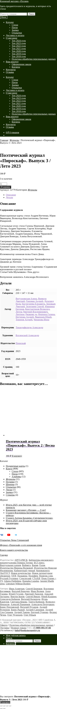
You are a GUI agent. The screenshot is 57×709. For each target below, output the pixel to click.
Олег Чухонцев (15, 615)
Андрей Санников (35, 609)
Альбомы (16, 476)
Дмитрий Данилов (34, 594)
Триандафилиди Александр (29, 327)
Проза (15, 27)
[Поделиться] (7, 705)
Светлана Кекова (18, 602)
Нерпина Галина (46, 314)
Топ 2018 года (19, 56)
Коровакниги (43, 570)
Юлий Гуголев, (16, 594)
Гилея (42, 565)
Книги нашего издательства (14, 550)
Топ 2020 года (19, 51)
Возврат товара (18, 628)
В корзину (5, 187)
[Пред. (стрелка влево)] (1, 708)
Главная (4, 140)
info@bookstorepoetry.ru (27, 630)
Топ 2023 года (19, 43)
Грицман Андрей (34, 301)
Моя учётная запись (16, 635)
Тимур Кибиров (36, 602)
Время (35, 565)
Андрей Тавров (22, 612)
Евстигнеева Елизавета (33, 304)
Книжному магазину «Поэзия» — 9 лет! (26, 510)
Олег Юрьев (30, 615)
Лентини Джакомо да (26, 314)
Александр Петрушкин (42, 604)
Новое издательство (21, 573)
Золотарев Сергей (35, 306)
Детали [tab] (9, 197)
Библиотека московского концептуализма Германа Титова (26, 561)
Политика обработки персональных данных (34, 59)
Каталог (10, 22)
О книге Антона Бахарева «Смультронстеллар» (29, 518)
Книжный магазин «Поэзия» (14, 1)
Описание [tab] (11, 195)
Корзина (16, 67)
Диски (9, 489)
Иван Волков (37, 591)
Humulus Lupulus (30, 581)
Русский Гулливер (9, 578)
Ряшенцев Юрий (43, 317)
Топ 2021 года (19, 48)
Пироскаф (21, 343)
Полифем (33, 576)
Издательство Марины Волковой (16, 568)
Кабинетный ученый (24, 570)
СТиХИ (36, 578)
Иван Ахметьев (17, 588)
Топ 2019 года (19, 54)
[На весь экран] (4, 705)
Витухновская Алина (26, 298)
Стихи (15, 25)
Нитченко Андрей (25, 317)
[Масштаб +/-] (1, 705)
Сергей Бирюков (34, 588)
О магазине (11, 38)
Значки (15, 30)
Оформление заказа (21, 64)
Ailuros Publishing (12, 581)
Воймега (26, 565)
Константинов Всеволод (37, 309)
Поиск (31, 14)
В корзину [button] (17, 456)
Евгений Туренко (39, 612)
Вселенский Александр (27, 335)
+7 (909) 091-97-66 (42, 628)
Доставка (4, 628)
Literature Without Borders (18, 583)
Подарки (10, 482)
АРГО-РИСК (21, 560)
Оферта (3, 625)
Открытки (17, 33)
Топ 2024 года (19, 40)
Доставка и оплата (15, 35)
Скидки (4, 555)
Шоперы (10, 484)
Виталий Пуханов (29, 607)
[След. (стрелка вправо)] (4, 708)
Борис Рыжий (18, 609)
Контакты (11, 69)
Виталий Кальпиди (30, 599)
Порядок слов (46, 576)
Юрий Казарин (48, 596)
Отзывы (10, 72)
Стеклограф (25, 578)
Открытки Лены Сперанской (14, 540)
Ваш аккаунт (12, 61)
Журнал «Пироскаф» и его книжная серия (21, 545)
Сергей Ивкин (33, 596)
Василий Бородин (21, 591)
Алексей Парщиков (20, 604)
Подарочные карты (15, 466)
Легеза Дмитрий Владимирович (32, 311)
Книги (9, 468)
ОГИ (13, 576)
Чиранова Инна (41, 319)
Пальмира (22, 576)
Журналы (14, 140)
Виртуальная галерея (10, 565)
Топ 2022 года (19, 46)
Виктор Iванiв (18, 596)
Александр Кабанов (10, 599)
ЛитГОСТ (5, 573)
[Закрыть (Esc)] (10, 705)
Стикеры (10, 495)
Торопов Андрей (24, 319)
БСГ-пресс (39, 562)
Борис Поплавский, (10, 607)
